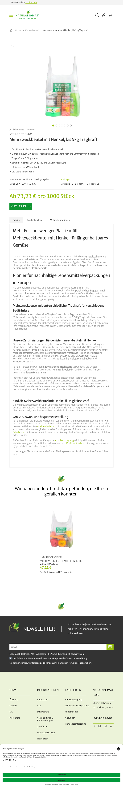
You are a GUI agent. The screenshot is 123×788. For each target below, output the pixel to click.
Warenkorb (14, 717)
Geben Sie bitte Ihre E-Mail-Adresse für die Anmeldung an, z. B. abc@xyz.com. (47, 654)
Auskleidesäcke (45, 426)
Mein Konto (104, 14)
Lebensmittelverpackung (75, 705)
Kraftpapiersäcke (75, 443)
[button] (52, 125)
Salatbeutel (19, 432)
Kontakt (13, 705)
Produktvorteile (34, 220)
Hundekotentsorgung (75, 724)
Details (16, 220)
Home (18, 30)
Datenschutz (43, 711)
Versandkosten (67, 572)
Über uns (13, 699)
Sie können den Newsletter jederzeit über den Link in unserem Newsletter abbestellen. (50, 663)
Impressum (42, 699)
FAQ (11, 711)
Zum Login (18, 206)
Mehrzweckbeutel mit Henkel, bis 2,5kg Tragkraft (61, 562)
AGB (39, 705)
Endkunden (31, 2)
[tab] (16, 220)
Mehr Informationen (60, 220)
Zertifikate (42, 726)
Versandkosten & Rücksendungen (45, 719)
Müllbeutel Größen (46, 732)
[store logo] (27, 15)
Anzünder (70, 717)
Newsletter (42, 738)
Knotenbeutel (32, 30)
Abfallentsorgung (64, 440)
